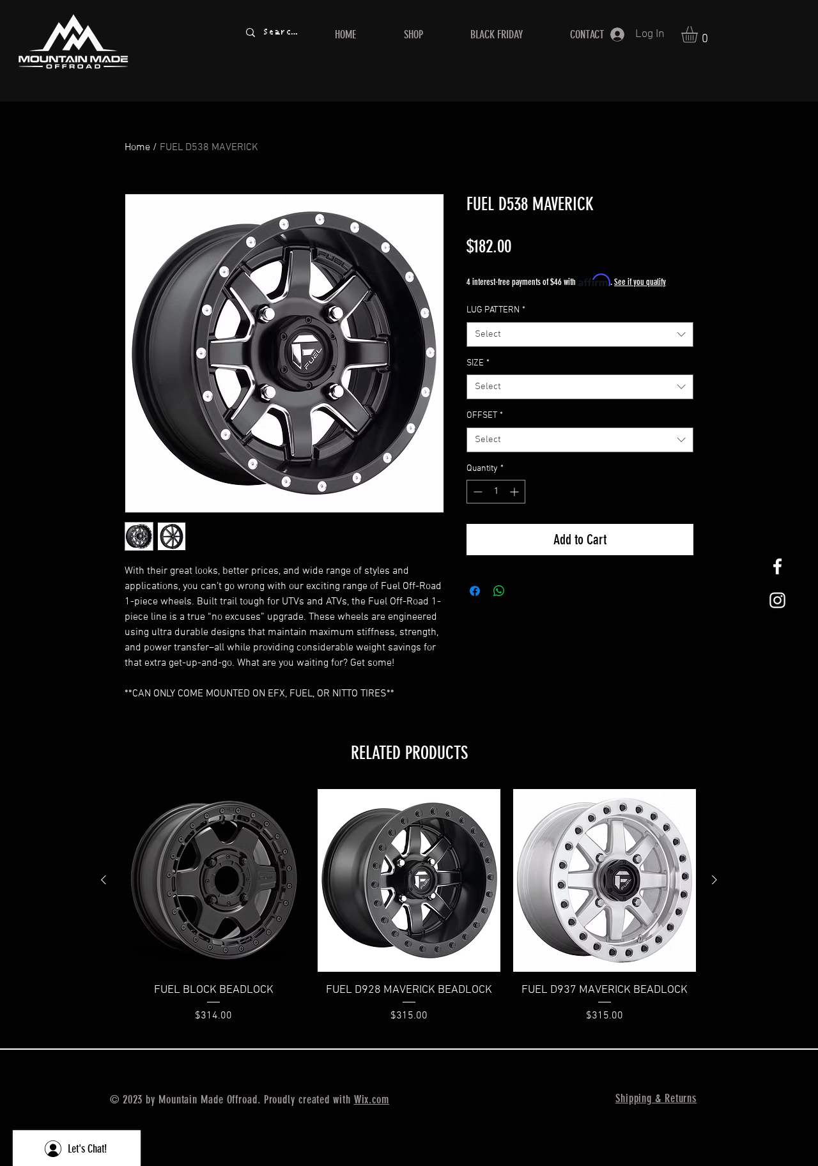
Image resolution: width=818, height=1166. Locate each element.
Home (137, 147)
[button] (699, 34)
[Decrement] (476, 491)
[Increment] (515, 491)
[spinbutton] (495, 491)
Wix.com (371, 1100)
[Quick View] (213, 880)
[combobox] (580, 334)
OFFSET (485, 415)
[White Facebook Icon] (777, 566)
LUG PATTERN (496, 310)
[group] (409, 906)
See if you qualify (640, 282)
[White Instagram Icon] (777, 600)
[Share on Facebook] (474, 591)
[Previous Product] (103, 879)
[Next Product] (714, 879)
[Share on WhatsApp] (499, 591)
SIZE (478, 363)
